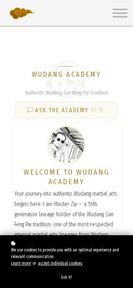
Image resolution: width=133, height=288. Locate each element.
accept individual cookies (60, 263)
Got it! (66, 277)
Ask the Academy (70, 110)
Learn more (21, 263)
